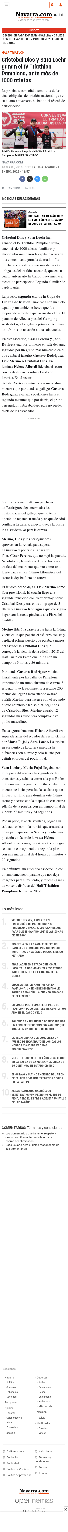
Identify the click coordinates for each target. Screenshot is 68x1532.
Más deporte (45, 1406)
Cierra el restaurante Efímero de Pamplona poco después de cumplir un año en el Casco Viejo (39, 1009)
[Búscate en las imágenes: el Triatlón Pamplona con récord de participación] (34, 209)
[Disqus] (33, 1206)
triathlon (28, 188)
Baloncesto (45, 1387)
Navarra (9, 1377)
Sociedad (11, 1396)
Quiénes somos (16, 1451)
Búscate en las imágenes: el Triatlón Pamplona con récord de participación (45, 220)
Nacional (42, 1412)
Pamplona (11, 1402)
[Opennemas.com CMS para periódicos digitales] (34, 1504)
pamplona (14, 188)
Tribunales (12, 1392)
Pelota (42, 1392)
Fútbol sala (44, 1401)
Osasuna (10, 1433)
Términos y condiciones (44, 1128)
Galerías (43, 1428)
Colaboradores (14, 1417)
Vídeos (42, 1433)
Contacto (12, 1457)
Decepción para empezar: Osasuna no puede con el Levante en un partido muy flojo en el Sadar (33, 39)
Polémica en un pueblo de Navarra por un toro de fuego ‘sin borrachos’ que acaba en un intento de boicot (38, 1025)
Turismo (43, 1467)
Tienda (43, 1473)
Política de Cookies (18, 1469)
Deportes (42, 1377)
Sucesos (11, 1387)
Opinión (9, 1408)
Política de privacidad (19, 1475)
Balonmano (45, 1396)
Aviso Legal (45, 1451)
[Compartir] (22, 178)
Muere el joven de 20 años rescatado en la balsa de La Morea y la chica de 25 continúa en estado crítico (38, 1062)
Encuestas (12, 1427)
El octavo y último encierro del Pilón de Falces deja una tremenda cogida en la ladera (38, 1078)
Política (10, 1382)
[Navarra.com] (34, 14)
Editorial (10, 1413)
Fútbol (42, 1382)
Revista (41, 1417)
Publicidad (13, 1463)
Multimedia (43, 1423)
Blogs (9, 1422)
